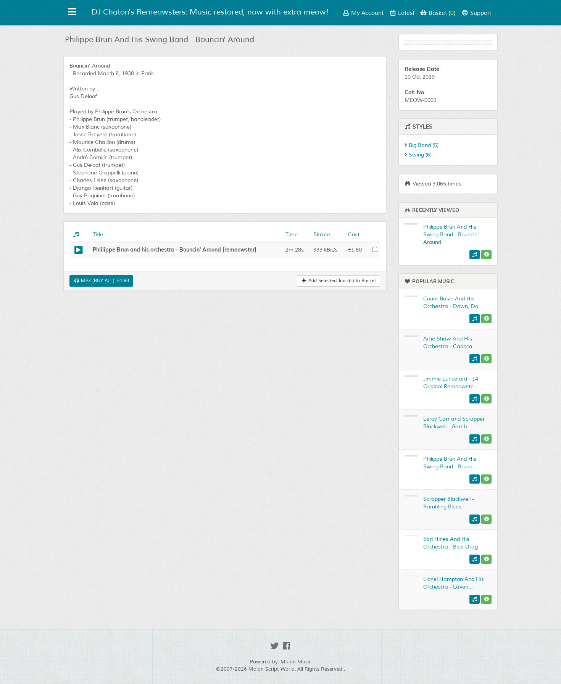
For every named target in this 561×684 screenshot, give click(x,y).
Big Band (422, 145)
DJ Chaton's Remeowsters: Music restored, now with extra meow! (210, 12)
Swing (419, 155)
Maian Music (295, 662)
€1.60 (104, 281)
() (442, 13)
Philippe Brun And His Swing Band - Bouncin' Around (451, 234)
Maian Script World (271, 669)
